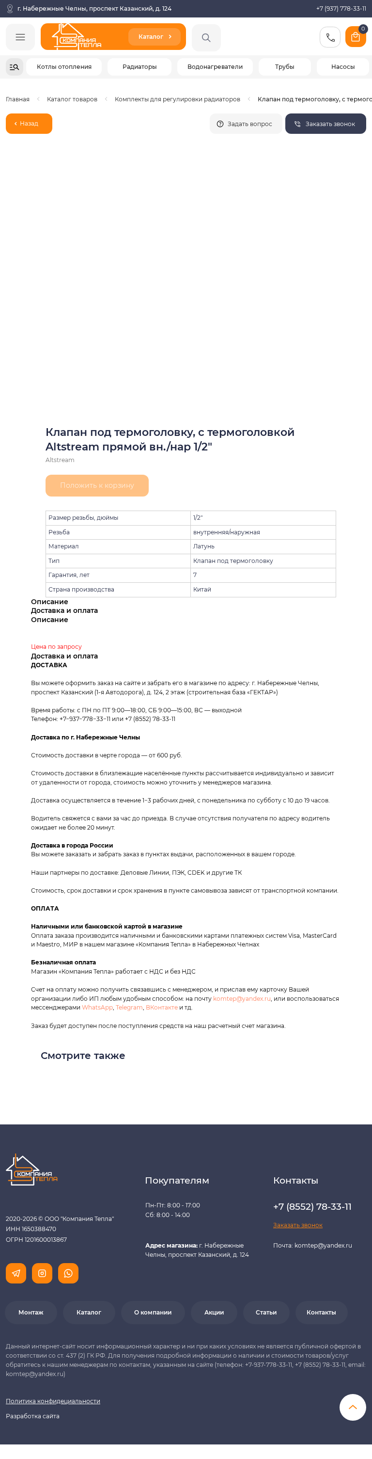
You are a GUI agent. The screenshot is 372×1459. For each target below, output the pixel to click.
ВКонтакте (162, 1007)
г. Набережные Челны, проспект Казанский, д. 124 (94, 8)
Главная (18, 99)
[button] (325, 123)
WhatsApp (97, 1007)
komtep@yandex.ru (242, 998)
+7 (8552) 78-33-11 (150, 718)
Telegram (129, 1007)
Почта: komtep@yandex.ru (312, 1245)
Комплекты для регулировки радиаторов (177, 99)
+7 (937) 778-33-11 (341, 8)
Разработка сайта (33, 1416)
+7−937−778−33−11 (85, 718)
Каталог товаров (72, 99)
